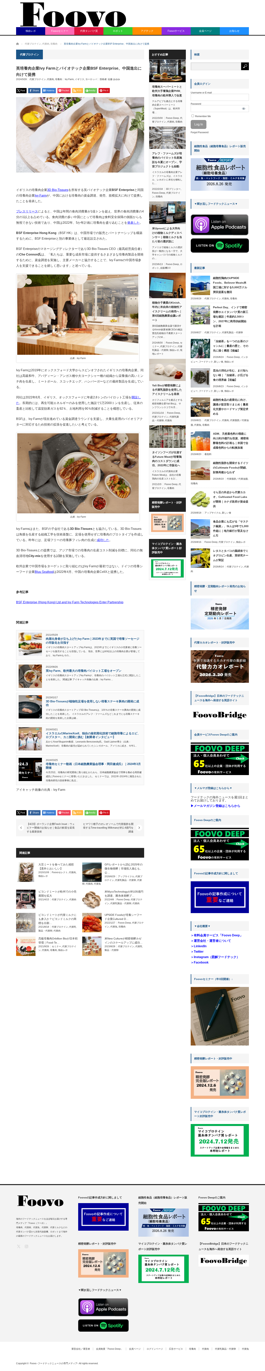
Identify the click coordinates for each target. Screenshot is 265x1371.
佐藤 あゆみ (114, 79)
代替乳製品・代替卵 (125, 880)
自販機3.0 (165, 268)
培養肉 (58, 79)
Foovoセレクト (60, 872)
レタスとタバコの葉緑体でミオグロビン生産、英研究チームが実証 (230, 555)
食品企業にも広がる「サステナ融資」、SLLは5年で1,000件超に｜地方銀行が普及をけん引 (231, 528)
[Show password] (243, 108)
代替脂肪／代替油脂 (237, 478)
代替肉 (50, 79)
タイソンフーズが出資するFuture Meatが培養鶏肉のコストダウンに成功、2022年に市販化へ (167, 459)
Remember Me (203, 116)
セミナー (56, 946)
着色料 (207, 454)
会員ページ (205, 30)
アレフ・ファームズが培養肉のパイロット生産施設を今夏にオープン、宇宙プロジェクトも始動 (167, 160)
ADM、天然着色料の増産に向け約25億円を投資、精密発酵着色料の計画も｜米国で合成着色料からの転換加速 (231, 440)
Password (196, 104)
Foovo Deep (123, 899)
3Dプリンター (173, 189)
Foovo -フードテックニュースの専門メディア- (54, 1363)
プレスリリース (27, 211)
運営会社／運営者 (80, 1349)
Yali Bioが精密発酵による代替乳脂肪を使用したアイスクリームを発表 (167, 390)
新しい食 (218, 361)
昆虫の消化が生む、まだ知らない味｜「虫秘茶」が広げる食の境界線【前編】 (230, 375)
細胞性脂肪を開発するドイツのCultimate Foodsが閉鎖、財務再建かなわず (231, 467)
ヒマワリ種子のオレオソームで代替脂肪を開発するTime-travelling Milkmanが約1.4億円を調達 (108, 828)
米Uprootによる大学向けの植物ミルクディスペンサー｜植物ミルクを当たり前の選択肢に (167, 235)
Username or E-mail (201, 92)
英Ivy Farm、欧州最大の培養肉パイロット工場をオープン (83, 670)
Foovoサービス (176, 30)
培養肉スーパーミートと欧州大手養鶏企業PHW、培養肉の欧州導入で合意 (167, 91)
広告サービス (176, 1349)
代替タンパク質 (89, 30)
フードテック (206, 361)
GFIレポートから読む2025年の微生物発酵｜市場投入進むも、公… (124, 868)
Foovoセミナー (59, 30)
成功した (103, 540)
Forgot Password (200, 132)
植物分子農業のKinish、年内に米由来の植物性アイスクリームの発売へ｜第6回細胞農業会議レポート (167, 311)
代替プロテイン (37, 79)
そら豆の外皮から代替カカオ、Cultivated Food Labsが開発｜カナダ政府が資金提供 (230, 499)
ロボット (118, 30)
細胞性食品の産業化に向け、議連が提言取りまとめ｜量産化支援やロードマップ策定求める (230, 406)
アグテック (147, 30)
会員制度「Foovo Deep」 (109, 1349)
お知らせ (234, 30)
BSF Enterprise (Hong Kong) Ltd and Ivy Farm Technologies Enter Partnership (69, 602)
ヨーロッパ (91, 79)
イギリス (79, 79)
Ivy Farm (69, 79)
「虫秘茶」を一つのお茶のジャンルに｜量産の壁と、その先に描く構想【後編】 (230, 346)
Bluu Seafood (44, 571)
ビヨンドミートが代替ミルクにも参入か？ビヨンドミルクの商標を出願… (57, 919)
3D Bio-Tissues (57, 190)
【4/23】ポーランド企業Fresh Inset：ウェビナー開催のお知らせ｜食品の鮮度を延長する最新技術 (51, 828)
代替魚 (97, 883)
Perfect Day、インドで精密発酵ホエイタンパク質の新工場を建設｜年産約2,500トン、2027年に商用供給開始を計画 (230, 316)
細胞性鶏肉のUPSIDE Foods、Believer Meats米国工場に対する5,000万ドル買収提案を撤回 (230, 285)
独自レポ (31, 30)
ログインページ (155, 1349)
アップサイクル (126, 876)
